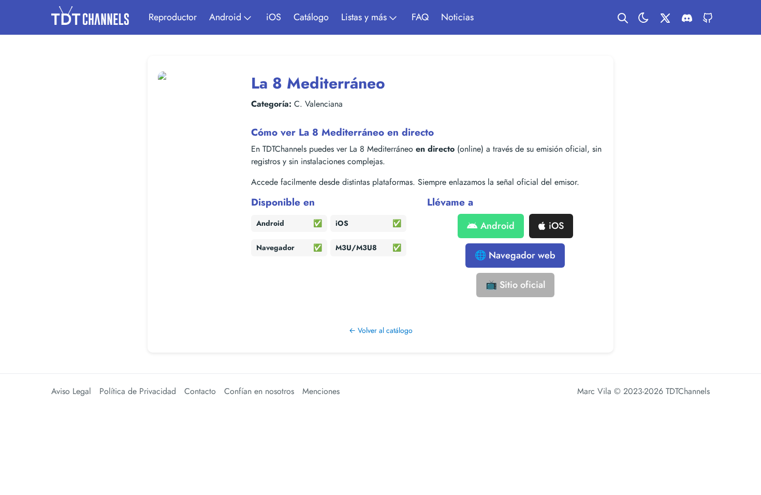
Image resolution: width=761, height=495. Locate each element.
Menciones (321, 391)
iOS (273, 17)
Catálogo (311, 17)
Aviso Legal (71, 391)
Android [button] (225, 17)
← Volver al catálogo (381, 330)
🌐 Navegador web (515, 255)
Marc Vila (594, 391)
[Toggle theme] (643, 17)
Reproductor (173, 17)
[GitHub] (707, 17)
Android (497, 225)
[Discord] (687, 17)
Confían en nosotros (259, 391)
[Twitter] (665, 17)
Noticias (457, 17)
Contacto (200, 391)
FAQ (420, 17)
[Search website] (622, 17)
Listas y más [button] (364, 17)
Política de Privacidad (137, 391)
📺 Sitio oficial (515, 285)
